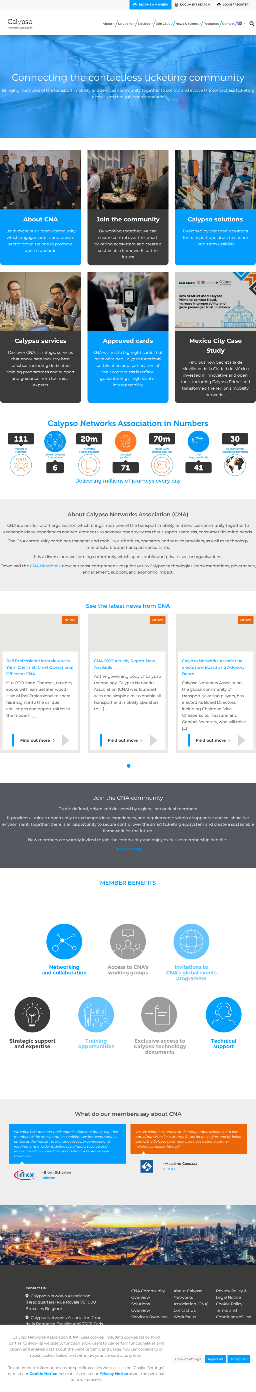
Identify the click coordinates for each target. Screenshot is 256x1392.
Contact (228, 23)
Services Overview (149, 1317)
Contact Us (185, 1310)
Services (144, 23)
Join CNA (163, 23)
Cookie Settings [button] (188, 1359)
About (107, 23)
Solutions (125, 23)
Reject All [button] (215, 1359)
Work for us (185, 1317)
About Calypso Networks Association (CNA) (191, 1297)
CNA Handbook (45, 566)
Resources (211, 23)
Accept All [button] (238, 1359)
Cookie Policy (229, 1304)
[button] (123, 766)
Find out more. (128, 849)
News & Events (187, 23)
